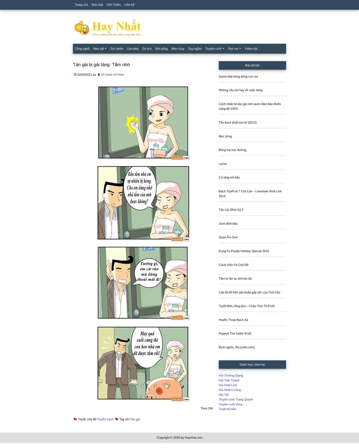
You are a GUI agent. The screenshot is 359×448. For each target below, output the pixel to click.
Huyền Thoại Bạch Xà (233, 319)
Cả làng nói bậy (229, 177)
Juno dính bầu (228, 223)
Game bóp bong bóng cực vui (238, 76)
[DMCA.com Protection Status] (9, 445)
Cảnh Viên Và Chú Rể (233, 265)
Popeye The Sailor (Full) (235, 333)
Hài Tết (223, 394)
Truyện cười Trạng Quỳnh (236, 399)
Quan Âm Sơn (228, 237)
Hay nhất (179, 27)
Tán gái (135, 419)
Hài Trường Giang (231, 375)
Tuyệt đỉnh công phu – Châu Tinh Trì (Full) (246, 306)
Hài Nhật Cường (230, 390)
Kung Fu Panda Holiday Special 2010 (244, 251)
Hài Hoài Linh (228, 385)
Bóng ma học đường (232, 150)
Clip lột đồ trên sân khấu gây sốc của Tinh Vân (249, 292)
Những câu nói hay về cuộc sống (241, 90)
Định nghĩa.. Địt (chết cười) (237, 347)
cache (223, 163)
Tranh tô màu (227, 409)
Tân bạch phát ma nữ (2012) (238, 122)
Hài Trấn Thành (229, 380)
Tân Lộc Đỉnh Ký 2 (231, 209)
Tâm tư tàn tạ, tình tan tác (235, 278)
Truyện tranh (105, 419)
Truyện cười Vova (231, 404)
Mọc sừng (225, 136)
